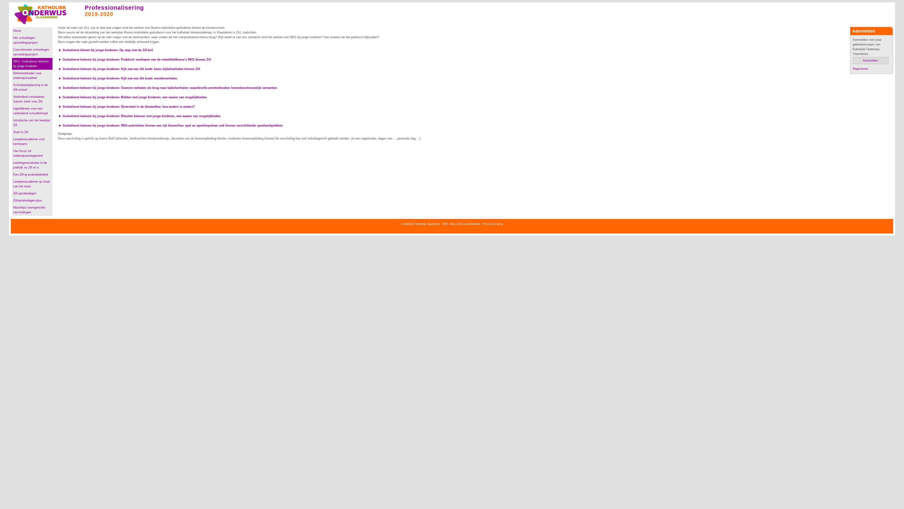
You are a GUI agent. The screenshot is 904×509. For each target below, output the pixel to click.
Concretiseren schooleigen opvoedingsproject (31, 52)
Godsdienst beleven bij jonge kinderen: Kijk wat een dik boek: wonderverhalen (120, 78)
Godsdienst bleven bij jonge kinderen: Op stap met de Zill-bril (108, 50)
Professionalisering (114, 7)
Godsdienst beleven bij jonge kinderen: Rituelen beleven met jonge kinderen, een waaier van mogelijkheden (142, 116)
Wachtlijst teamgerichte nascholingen (29, 210)
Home (17, 31)
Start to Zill (20, 132)
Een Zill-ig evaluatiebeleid (30, 174)
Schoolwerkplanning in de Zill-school (30, 87)
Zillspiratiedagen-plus (27, 200)
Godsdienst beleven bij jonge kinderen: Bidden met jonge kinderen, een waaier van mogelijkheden (135, 97)
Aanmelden (870, 60)
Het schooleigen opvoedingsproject (25, 40)
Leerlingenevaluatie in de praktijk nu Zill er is (30, 165)
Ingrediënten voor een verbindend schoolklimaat (30, 111)
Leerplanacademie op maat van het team (31, 184)
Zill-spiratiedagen (24, 193)
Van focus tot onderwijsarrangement (28, 153)
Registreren (860, 68)
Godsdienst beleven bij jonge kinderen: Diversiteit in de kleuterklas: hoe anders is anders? (129, 106)
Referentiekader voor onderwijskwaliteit (27, 75)
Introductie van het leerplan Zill (31, 123)
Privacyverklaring (493, 223)
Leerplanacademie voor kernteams (29, 141)
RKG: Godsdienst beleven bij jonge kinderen (31, 64)
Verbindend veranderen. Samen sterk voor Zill (29, 99)
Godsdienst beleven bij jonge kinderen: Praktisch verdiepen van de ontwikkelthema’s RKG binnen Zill (137, 59)
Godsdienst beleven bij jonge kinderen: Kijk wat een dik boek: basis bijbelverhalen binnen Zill (131, 69)
